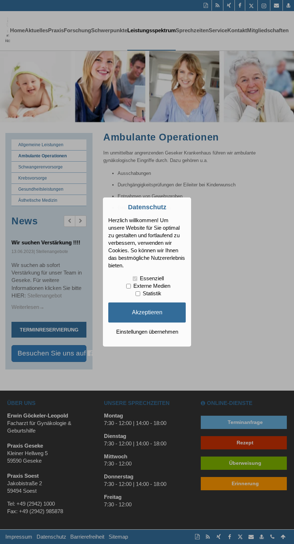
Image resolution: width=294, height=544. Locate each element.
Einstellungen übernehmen (147, 332)
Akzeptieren (147, 312)
